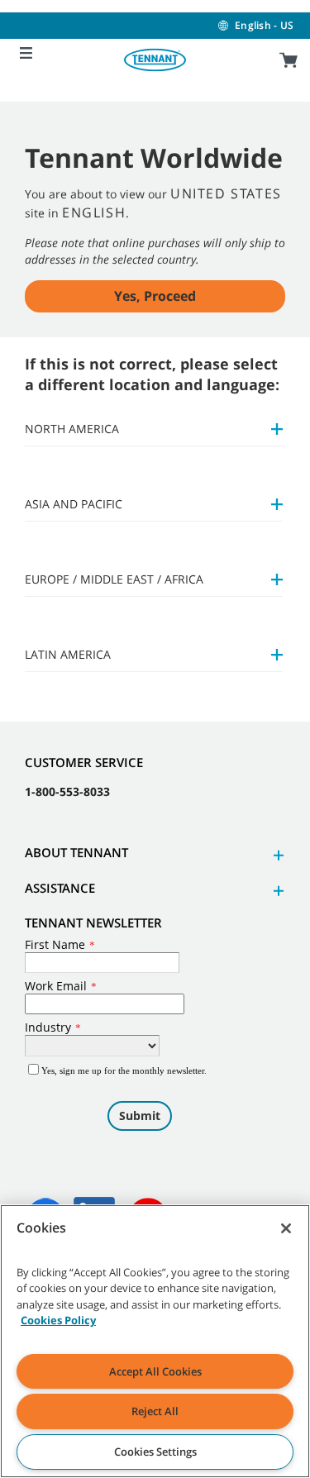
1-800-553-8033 (67, 791)
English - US (264, 25)
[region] (155, 1341)
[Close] (286, 1228)
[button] (276, 855)
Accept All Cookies (155, 1371)
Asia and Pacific (73, 504)
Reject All (155, 1411)
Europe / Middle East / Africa (114, 579)
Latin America (68, 654)
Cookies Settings (155, 1451)
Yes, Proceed (155, 296)
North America (72, 428)
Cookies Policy (58, 1320)
